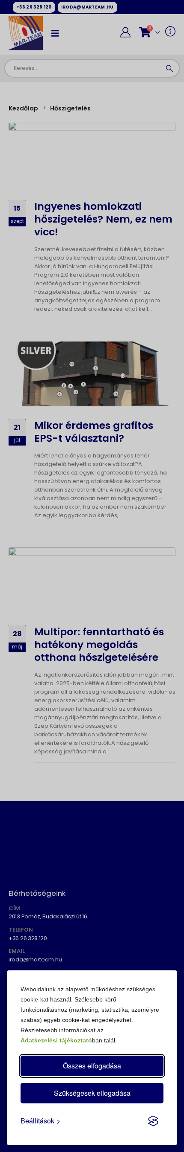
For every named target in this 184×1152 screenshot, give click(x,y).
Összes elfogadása (92, 1066)
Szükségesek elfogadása (92, 1093)
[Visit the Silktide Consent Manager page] (153, 1121)
